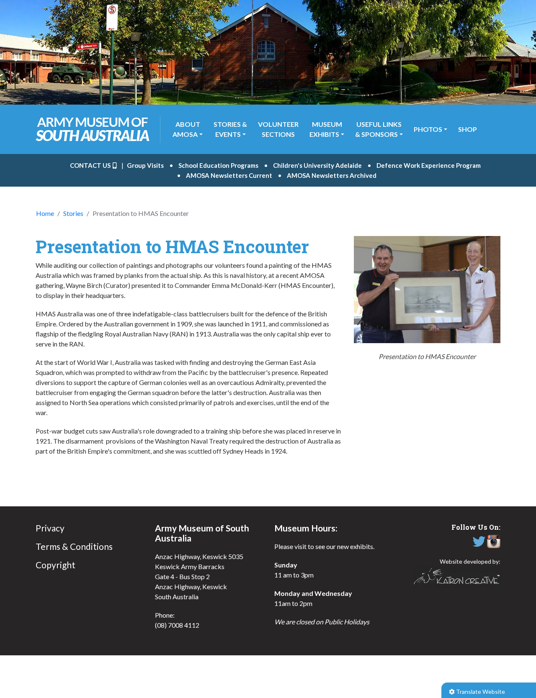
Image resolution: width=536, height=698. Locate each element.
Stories (73, 213)
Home (45, 213)
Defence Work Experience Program (428, 165)
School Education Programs (218, 165)
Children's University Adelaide (317, 165)
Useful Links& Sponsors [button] (378, 129)
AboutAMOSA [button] (186, 129)
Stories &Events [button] (230, 129)
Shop (467, 129)
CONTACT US (91, 165)
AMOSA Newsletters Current (229, 175)
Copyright (55, 564)
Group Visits (145, 165)
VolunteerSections (278, 129)
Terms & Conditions (74, 546)
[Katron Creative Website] (456, 577)
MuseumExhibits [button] (325, 129)
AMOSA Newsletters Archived (331, 175)
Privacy (50, 528)
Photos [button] (428, 129)
